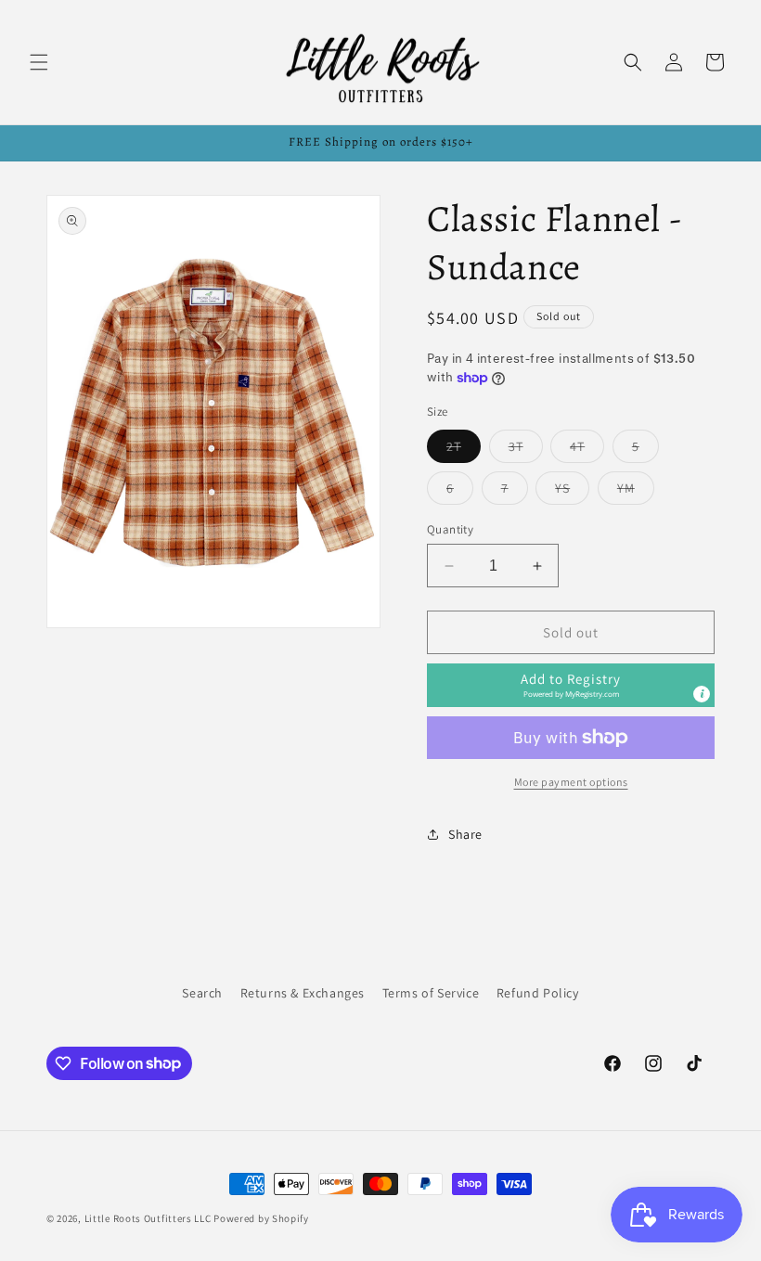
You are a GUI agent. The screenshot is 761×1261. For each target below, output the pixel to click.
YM (635, 492)
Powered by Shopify (261, 1218)
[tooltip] (701, 694)
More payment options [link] (571, 782)
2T (463, 450)
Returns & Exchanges (302, 992)
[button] (39, 62)
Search (202, 992)
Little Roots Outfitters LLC (148, 1218)
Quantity (450, 529)
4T (587, 450)
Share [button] (465, 834)
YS (572, 492)
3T (526, 450)
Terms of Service (431, 992)
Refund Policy (538, 992)
